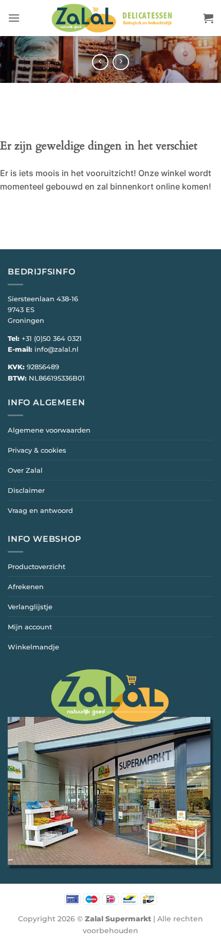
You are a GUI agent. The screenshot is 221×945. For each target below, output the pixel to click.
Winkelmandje (33, 647)
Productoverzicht (36, 566)
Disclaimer (26, 490)
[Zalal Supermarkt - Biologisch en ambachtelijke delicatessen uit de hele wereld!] (111, 18)
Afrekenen (26, 586)
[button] (14, 17)
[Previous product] (120, 62)
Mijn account (30, 627)
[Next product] (100, 62)
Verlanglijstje (30, 607)
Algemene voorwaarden (49, 430)
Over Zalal (25, 470)
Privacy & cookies (37, 450)
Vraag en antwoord (40, 510)
